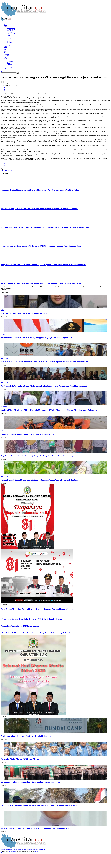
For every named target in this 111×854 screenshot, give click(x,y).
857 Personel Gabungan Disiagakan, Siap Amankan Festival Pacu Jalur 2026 (32, 782)
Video (5, 58)
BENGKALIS (11, 29)
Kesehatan (6, 55)
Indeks (5, 68)
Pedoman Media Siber (27, 849)
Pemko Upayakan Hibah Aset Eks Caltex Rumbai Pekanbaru (26, 736)
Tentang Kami (4, 849)
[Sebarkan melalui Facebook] (4, 88)
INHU (8, 41)
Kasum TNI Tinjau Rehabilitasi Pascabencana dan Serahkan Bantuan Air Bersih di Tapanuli (39, 209)
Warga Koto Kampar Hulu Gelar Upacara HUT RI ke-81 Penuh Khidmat (31, 619)
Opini (2, 310)
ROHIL (9, 38)
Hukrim (6, 48)
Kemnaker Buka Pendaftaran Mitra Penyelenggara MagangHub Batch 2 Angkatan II (36, 337)
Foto (5, 57)
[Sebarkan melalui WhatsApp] (4, 91)
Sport (8, 66)
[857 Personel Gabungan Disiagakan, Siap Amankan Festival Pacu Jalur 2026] (18, 778)
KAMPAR (10, 31)
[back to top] (1, 852)
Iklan (14, 849)
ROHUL (9, 36)
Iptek (5, 51)
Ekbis (5, 50)
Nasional (3, 334)
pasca (2, 170)
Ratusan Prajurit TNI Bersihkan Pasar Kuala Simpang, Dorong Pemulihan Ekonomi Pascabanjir (41, 283)
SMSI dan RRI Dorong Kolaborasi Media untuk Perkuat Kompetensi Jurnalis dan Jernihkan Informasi (44, 386)
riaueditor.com (12, 851)
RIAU (5, 26)
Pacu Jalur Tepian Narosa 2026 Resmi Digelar (20, 626)
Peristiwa (3, 431)
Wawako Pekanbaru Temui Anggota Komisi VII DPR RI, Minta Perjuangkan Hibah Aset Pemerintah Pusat (45, 362)
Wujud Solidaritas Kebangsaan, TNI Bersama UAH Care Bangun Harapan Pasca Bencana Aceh (41, 246)
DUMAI (9, 32)
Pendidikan (7, 52)
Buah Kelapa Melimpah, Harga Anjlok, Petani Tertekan (24, 313)
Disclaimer (18, 849)
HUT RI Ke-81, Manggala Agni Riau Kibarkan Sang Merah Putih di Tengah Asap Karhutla (39, 633)
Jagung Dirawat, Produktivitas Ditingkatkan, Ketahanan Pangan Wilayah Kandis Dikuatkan (39, 480)
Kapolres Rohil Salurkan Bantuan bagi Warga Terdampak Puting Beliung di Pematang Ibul (39, 456)
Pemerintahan (10, 61)
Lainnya (6, 60)
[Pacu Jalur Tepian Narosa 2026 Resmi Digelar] (18, 755)
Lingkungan (7, 54)
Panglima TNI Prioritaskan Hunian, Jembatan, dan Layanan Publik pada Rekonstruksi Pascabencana (43, 265)
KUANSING (10, 42)
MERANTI (10, 44)
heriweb (36, 851)
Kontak (35, 849)
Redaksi (10, 849)
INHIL (9, 39)
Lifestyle (9, 64)
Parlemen (9, 67)
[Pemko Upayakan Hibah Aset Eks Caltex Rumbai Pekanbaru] (18, 732)
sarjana (10, 170)
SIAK (8, 35)
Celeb (8, 63)
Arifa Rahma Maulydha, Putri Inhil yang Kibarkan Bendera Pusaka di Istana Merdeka (37, 609)
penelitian (5, 170)
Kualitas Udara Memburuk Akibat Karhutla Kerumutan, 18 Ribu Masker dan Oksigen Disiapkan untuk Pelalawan (49, 410)
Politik (5, 47)
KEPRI (9, 45)
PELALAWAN (11, 33)
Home (5, 25)
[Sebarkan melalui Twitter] (4, 89)
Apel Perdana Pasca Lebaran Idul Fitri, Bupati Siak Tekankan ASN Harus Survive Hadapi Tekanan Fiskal (45, 227)
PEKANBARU (11, 28)
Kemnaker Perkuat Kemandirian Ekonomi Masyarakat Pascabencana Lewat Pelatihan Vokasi (40, 190)
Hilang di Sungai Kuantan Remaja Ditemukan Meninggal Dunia (27, 434)
